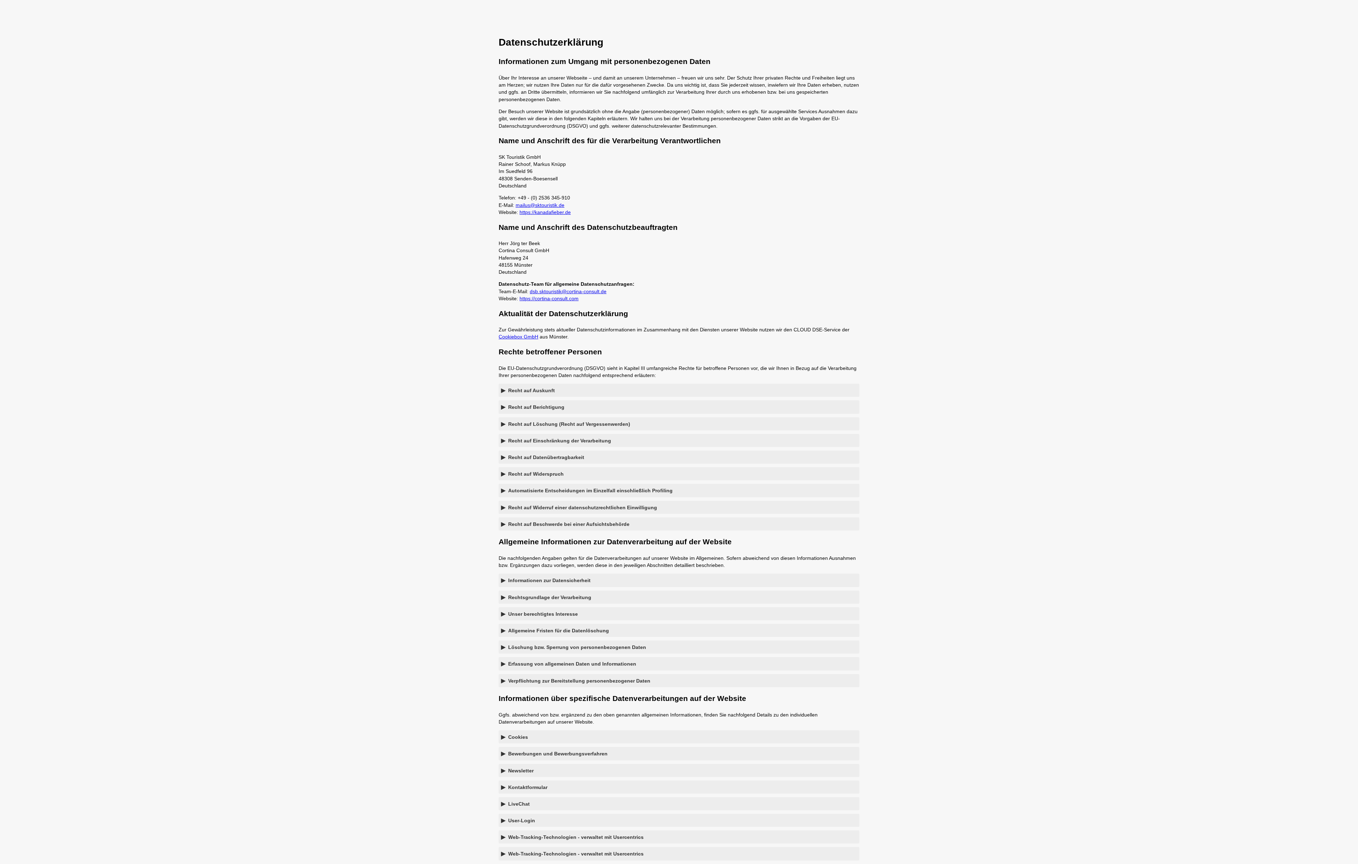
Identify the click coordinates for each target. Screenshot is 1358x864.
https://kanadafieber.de (545, 212)
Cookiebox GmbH (518, 337)
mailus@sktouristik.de (540, 205)
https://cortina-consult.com (549, 298)
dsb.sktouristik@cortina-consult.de (568, 291)
